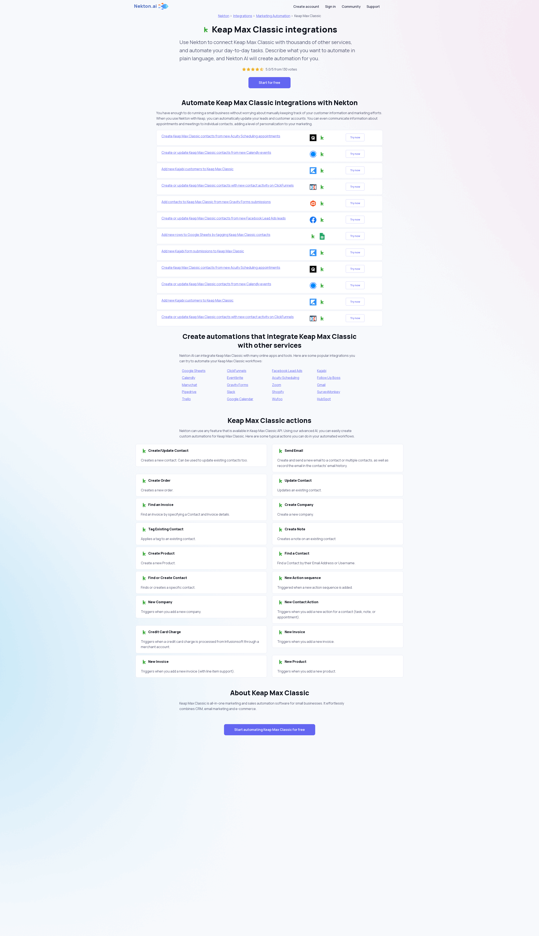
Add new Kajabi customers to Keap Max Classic (197, 169)
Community (351, 6)
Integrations (242, 15)
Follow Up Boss (328, 377)
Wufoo (277, 399)
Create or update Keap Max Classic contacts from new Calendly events (216, 152)
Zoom (276, 384)
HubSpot (324, 399)
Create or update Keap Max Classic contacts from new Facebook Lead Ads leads (223, 218)
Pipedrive (189, 391)
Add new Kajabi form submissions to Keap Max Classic (202, 251)
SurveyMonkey (328, 391)
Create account (306, 6)
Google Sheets (193, 370)
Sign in (330, 6)
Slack (231, 391)
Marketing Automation (273, 15)
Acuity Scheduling (285, 377)
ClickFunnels (236, 370)
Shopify (278, 391)
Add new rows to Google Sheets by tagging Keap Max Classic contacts (215, 234)
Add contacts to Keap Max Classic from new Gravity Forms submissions (216, 201)
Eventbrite (235, 377)
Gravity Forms (237, 384)
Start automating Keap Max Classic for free (269, 729)
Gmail (321, 384)
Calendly (188, 377)
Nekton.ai (145, 6)
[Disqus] (269, 813)
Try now (355, 137)
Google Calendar (240, 399)
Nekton (223, 15)
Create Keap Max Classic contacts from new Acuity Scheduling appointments (220, 136)
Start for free (269, 82)
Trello (186, 399)
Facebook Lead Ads (287, 370)
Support (373, 6)
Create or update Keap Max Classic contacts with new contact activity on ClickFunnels (227, 185)
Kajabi (321, 370)
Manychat (189, 384)
